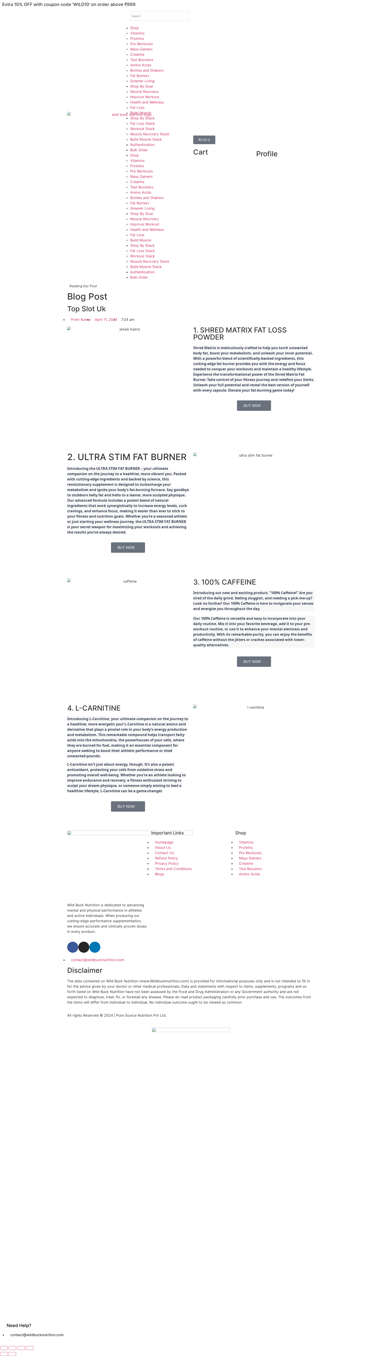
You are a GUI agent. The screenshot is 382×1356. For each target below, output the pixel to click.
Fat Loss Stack (142, 123)
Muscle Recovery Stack (149, 134)
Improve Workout (144, 97)
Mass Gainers (141, 49)
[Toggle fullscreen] (12, 1348)
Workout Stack (142, 128)
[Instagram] (83, 947)
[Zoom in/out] (4, 1348)
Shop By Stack (142, 118)
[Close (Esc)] (29, 1348)
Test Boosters (141, 59)
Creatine (137, 54)
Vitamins (137, 33)
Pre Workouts (141, 44)
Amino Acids (140, 65)
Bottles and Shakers (147, 70)
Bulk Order (139, 150)
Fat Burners (139, 75)
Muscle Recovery (144, 91)
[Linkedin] (94, 947)
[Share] (21, 1348)
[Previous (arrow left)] (4, 1354)
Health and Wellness (147, 102)
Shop (134, 28)
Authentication (142, 144)
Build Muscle (140, 113)
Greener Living (142, 81)
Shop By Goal (141, 86)
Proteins (137, 38)
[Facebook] (72, 947)
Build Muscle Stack (146, 139)
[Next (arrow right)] (12, 1354)
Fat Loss (137, 107)
